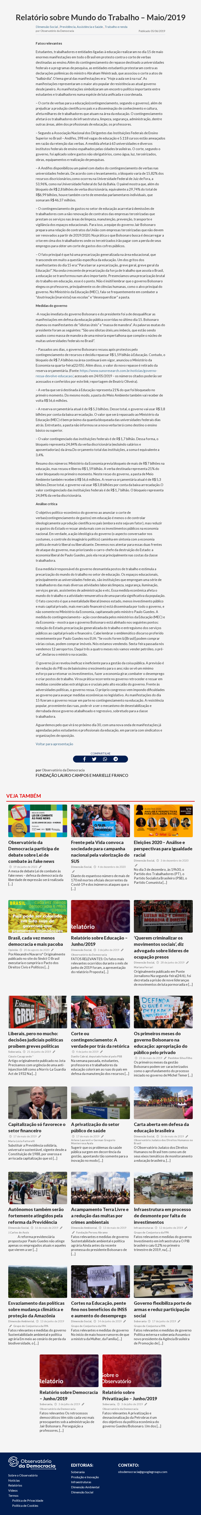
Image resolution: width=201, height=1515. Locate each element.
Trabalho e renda (116, 26)
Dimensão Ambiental (84, 1227)
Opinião (13, 950)
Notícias (14, 1480)
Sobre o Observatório (23, 1475)
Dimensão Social (47, 26)
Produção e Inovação (85, 1477)
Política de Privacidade (27, 1500)
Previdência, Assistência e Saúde (81, 26)
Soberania (14, 1051)
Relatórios (15, 1485)
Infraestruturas (143, 1227)
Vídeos (13, 1490)
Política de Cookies (25, 1505)
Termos (13, 1495)
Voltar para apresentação (54, 744)
